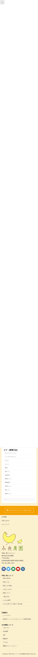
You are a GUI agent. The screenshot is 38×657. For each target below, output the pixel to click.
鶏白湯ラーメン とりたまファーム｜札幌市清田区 (17, 619)
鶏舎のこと (8, 493)
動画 (6, 468)
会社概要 (4, 517)
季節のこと (8, 479)
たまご (7, 460)
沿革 (4, 635)
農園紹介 (5, 638)
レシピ (7, 464)
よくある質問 (6, 600)
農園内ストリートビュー (10, 646)
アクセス (5, 642)
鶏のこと (7, 490)
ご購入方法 (6, 596)
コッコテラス (6, 615)
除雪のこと (8, 486)
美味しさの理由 (7, 585)
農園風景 (7, 482)
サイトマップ (5, 524)
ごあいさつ (6, 627)
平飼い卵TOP (6, 578)
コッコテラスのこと (10, 456)
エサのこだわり (7, 589)
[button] (19, 510)
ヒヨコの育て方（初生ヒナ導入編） (13, 604)
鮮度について (6, 593)
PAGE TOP (35, 635)
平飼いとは (6, 582)
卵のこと (7, 471)
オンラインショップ (10, 453)
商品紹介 (7, 475)
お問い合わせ (5, 520)
